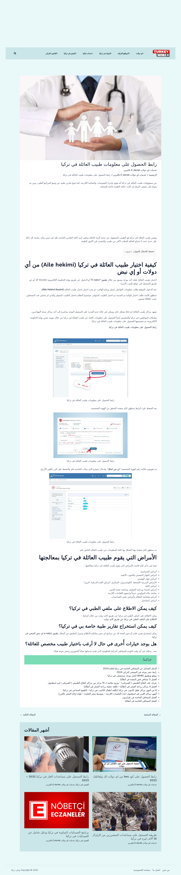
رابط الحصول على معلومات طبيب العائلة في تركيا (133, 327)
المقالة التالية (27, 714)
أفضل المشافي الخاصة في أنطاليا (141, 700)
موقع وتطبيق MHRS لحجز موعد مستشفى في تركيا (132, 675)
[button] (15, 53)
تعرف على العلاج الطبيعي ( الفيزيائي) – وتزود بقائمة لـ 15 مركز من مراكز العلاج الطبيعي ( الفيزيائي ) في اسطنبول (102, 682)
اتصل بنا (156, 870)
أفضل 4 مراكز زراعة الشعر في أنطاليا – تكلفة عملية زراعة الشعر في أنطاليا (120, 686)
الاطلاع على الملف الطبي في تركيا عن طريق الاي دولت (130, 619)
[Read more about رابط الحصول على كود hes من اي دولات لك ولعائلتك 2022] (124, 754)
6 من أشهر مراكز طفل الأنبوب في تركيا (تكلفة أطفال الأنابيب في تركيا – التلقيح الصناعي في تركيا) (110, 690)
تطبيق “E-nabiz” (99, 279)
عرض (128, 251)
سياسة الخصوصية (141, 870)
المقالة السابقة (152, 714)
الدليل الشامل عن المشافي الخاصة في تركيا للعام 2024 (130, 668)
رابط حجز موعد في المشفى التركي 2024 (137, 672)
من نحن (166, 870)
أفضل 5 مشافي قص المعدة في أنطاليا (138, 679)
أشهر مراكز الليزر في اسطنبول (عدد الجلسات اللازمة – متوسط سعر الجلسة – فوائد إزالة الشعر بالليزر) (107, 693)
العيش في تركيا (82, 784)
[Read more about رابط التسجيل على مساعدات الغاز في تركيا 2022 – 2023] (56, 754)
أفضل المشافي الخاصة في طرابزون (139, 697)
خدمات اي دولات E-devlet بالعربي (140, 170)
